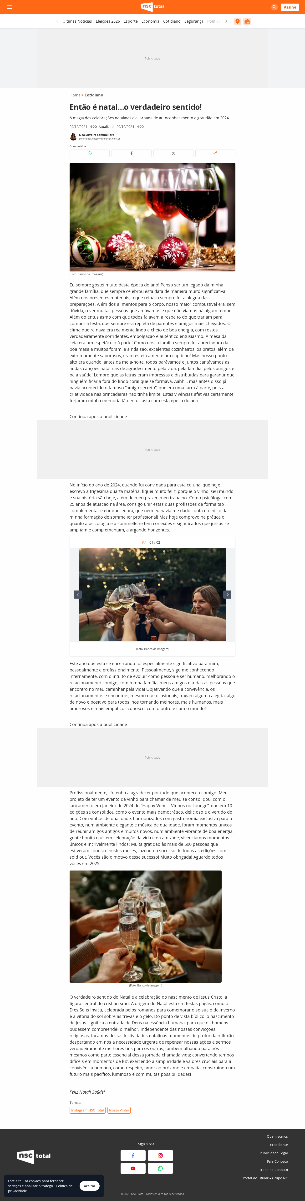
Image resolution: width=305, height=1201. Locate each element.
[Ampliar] (229, 169)
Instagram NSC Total (87, 1110)
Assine (290, 7)
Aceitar (89, 1186)
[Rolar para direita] (226, 21)
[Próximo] (227, 594)
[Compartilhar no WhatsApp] (90, 153)
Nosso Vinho (119, 1110)
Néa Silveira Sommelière (96, 135)
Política (213, 21)
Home (75, 95)
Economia (150, 21)
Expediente (279, 1144)
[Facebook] (133, 1155)
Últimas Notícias (77, 21)
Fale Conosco (277, 1161)
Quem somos (277, 1136)
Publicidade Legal (274, 1153)
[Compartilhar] (215, 153)
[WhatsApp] (160, 1168)
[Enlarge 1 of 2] (229, 553)
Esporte (131, 21)
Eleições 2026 (108, 21)
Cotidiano (172, 21)
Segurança (193, 21)
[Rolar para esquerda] (57, 21)
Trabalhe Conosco (273, 1169)
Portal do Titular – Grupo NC (265, 1178)
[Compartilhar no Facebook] (132, 153)
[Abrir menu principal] (9, 7)
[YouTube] (133, 1168)
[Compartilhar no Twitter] (173, 153)
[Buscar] (274, 7)
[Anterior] (78, 594)
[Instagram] (160, 1155)
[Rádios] (247, 21)
